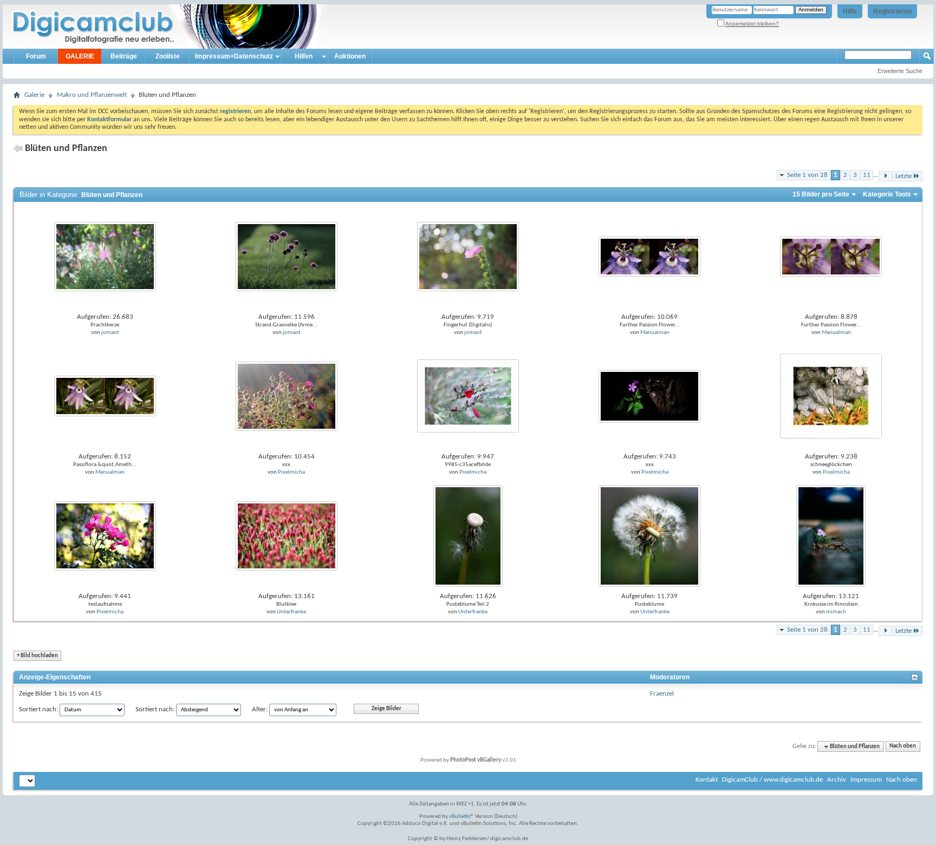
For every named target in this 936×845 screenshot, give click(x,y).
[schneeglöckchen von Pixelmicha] (830, 395)
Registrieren (892, 11)
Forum (36, 56)
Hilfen (304, 56)
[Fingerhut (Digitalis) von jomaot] (468, 256)
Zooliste (167, 56)
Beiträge (123, 56)
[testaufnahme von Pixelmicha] (105, 535)
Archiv (836, 779)
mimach (836, 612)
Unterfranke (291, 612)
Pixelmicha (291, 472)
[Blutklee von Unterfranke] (286, 535)
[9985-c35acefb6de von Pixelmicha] (468, 395)
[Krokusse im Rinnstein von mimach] (831, 535)
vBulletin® (461, 817)
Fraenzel (662, 693)
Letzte (903, 176)
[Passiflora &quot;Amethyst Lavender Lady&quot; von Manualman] (105, 395)
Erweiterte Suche (899, 71)
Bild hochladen (37, 656)
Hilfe (850, 11)
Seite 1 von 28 (807, 175)
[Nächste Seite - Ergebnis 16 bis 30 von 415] (885, 176)
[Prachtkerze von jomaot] (105, 256)
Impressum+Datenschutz (234, 56)
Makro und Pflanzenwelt (92, 95)
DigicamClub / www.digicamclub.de (772, 779)
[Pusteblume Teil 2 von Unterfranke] (468, 535)
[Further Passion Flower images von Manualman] (649, 256)
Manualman (655, 333)
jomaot (110, 333)
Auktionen (350, 56)
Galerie (34, 95)
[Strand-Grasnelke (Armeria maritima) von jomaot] (286, 256)
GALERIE (80, 56)
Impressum (866, 779)
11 (866, 175)
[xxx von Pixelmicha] (286, 395)
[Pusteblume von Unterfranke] (649, 535)
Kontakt (707, 779)
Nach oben (902, 747)
